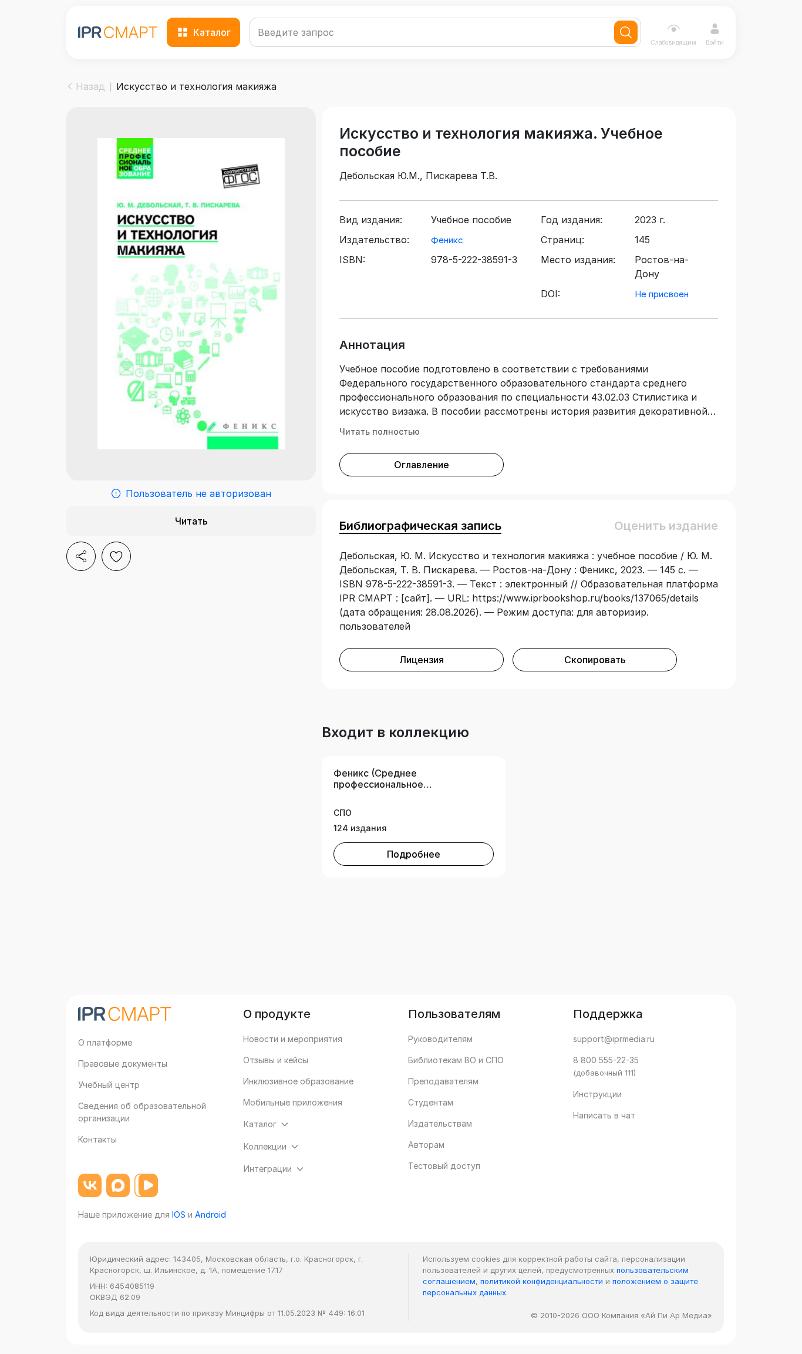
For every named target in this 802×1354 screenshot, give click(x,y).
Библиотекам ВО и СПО (456, 1060)
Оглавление (421, 465)
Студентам (430, 1102)
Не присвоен (662, 294)
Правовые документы (122, 1064)
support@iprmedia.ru (614, 1039)
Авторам (426, 1145)
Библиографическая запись (420, 526)
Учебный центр (109, 1085)
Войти (715, 42)
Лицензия (421, 660)
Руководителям (440, 1039)
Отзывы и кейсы (275, 1060)
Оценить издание (666, 526)
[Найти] (626, 32)
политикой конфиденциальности (541, 1281)
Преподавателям (443, 1081)
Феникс (447, 240)
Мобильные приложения (292, 1102)
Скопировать (595, 660)
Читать (191, 521)
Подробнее (413, 854)
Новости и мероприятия (292, 1039)
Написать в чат (604, 1115)
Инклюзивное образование (298, 1081)
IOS (179, 1214)
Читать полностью (379, 431)
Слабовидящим (673, 42)
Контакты (97, 1139)
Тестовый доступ (444, 1166)
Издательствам (440, 1123)
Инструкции (597, 1094)
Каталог (212, 32)
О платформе (105, 1042)
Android (210, 1214)
